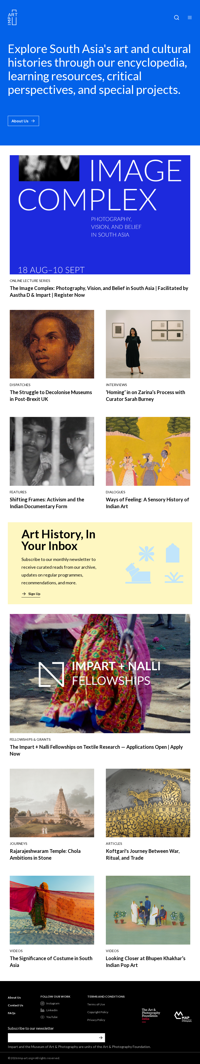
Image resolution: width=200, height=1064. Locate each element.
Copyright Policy (97, 1012)
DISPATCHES (20, 385)
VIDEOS (16, 951)
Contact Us (15, 1005)
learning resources (55, 76)
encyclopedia (151, 62)
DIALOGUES (115, 492)
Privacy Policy (96, 1020)
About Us (20, 120)
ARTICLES (114, 843)
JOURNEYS (18, 843)
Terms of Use (96, 1004)
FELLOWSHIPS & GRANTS (30, 739)
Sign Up (34, 594)
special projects (138, 89)
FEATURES (18, 492)
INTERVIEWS (116, 385)
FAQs (11, 1013)
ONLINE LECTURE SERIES (30, 281)
